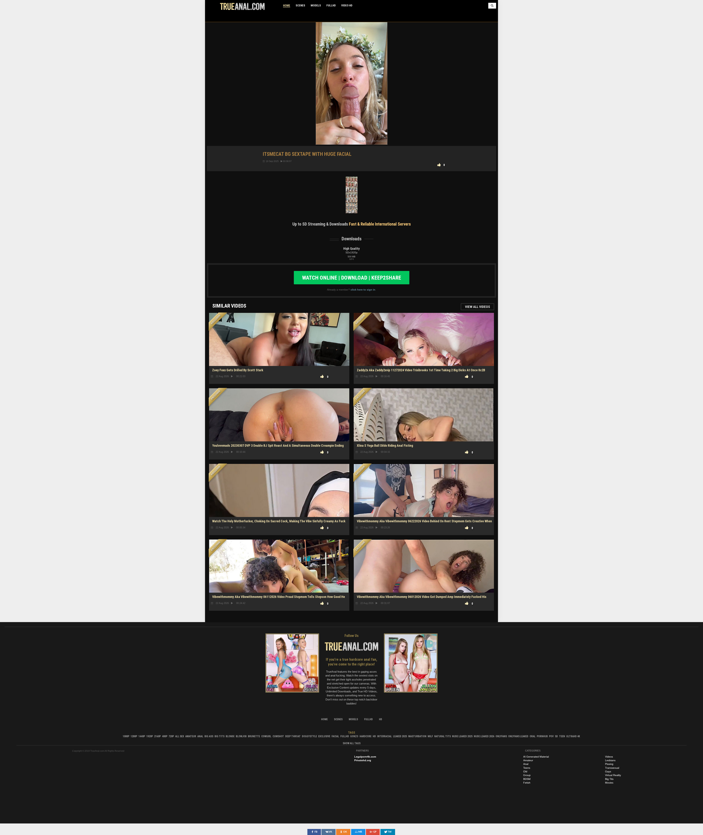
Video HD (346, 5)
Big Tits (219, 736)
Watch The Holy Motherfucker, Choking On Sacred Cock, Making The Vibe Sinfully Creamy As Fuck (278, 521)
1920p (149, 736)
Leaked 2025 (400, 736)
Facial (335, 736)
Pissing (609, 764)
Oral (532, 736)
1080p (126, 736)
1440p (141, 736)
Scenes (300, 5)
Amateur (190, 736)
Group (527, 775)
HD (424, 504)
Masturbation (417, 736)
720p (171, 736)
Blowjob (241, 736)
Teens (526, 767)
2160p (157, 736)
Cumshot (278, 736)
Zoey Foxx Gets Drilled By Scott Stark (237, 370)
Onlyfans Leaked (518, 736)
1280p (134, 736)
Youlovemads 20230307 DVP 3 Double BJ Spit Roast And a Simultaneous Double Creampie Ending (278, 445)
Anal (200, 736)
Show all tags (351, 743)
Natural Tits (442, 736)
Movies (609, 782)
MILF (430, 736)
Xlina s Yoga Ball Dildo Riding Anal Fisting (385, 445)
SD (423, 428)
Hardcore (365, 736)
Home (286, 5)
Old (525, 771)
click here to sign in (363, 289)
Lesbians (610, 760)
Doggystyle (309, 736)
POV (551, 736)
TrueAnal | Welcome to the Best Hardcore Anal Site (242, 6)
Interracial (384, 736)
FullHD (331, 5)
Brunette (254, 736)
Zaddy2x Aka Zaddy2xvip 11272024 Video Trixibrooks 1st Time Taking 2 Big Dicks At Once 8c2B (421, 370)
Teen (562, 736)
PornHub (542, 736)
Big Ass (208, 736)
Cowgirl (266, 736)
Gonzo (354, 736)
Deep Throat (293, 736)
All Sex (179, 736)
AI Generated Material (536, 756)
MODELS (316, 5)
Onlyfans (501, 736)
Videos (609, 756)
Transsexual (612, 767)
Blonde (230, 736)
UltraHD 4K (573, 736)
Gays (608, 771)
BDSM (527, 779)
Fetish (526, 782)
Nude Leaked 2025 (462, 736)
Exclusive (324, 736)
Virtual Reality (613, 775)
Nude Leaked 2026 (484, 736)
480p (164, 736)
